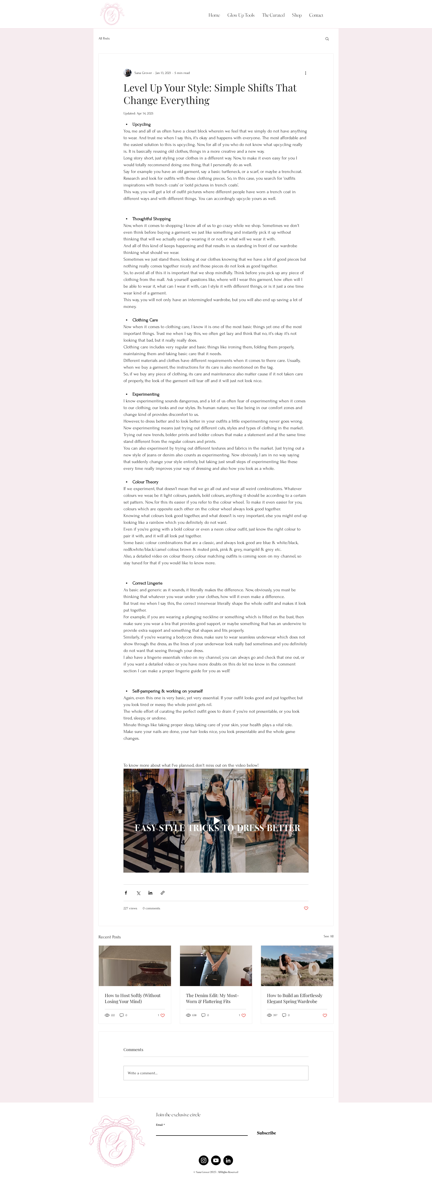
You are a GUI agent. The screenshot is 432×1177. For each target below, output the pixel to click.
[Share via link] (162, 892)
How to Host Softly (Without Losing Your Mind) (132, 998)
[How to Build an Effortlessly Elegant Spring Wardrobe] (297, 966)
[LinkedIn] (228, 1160)
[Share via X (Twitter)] (138, 892)
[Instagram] (203, 1160)
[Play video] (216, 821)
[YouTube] (216, 1160)
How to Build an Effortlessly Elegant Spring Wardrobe (294, 998)
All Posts (104, 38)
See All (329, 936)
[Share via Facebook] (126, 892)
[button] (327, 38)
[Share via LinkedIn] (150, 892)
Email (159, 1124)
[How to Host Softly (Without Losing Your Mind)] (135, 966)
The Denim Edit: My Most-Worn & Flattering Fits (212, 998)
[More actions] (305, 73)
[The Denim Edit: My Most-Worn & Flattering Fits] (216, 966)
